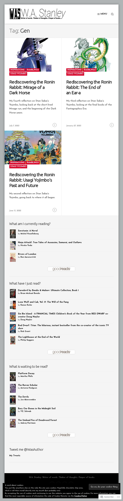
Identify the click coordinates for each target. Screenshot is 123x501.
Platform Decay (26, 373)
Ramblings (33, 70)
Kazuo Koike (26, 305)
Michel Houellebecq (30, 234)
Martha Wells (27, 376)
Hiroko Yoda (26, 245)
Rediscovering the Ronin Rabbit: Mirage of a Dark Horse (32, 87)
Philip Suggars (27, 340)
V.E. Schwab (26, 411)
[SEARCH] (111, 14)
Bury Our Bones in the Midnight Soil (37, 409)
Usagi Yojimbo (18, 74)
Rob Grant (25, 331)
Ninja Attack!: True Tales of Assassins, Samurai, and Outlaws (50, 242)
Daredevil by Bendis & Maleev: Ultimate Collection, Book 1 (48, 290)
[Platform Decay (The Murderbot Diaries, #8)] (13, 376)
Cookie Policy (80, 496)
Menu (103, 14)
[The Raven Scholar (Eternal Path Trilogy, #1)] (13, 388)
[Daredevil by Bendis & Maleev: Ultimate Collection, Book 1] (13, 293)
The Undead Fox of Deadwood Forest (37, 420)
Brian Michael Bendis (30, 293)
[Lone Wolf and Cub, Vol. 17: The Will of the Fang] (13, 305)
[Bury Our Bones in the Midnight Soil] (13, 411)
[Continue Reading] (55, 125)
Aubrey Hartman (28, 423)
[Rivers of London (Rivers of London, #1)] (13, 257)
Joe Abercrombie (28, 400)
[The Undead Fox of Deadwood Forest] (13, 423)
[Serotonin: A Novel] (13, 234)
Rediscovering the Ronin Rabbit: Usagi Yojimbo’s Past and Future (32, 180)
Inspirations (17, 70)
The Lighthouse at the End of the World (39, 337)
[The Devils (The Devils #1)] (13, 400)
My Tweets (14, 456)
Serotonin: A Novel (28, 231)
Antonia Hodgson (29, 388)
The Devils (23, 397)
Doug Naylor (26, 320)
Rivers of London (27, 254)
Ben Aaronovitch (28, 257)
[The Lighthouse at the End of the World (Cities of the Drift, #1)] (13, 340)
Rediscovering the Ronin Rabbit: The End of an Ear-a (89, 87)
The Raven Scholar (28, 385)
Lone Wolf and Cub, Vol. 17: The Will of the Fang (43, 302)
